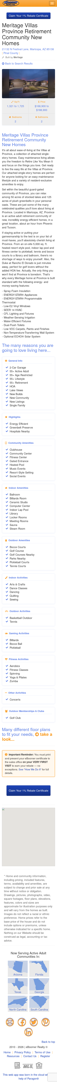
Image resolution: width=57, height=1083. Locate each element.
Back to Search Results (18, 63)
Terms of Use (42, 1052)
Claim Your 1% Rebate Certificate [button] (28, 16)
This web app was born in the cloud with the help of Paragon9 (28, 1076)
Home (7, 1052)
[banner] (10, 3)
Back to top (48, 1042)
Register (45, 1056)
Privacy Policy (22, 1052)
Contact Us (29, 1056)
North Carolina (17, 1009)
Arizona (17, 974)
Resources (13, 1056)
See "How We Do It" (30, 769)
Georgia (39, 992)
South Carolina (39, 1009)
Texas (17, 992)
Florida (39, 974)
